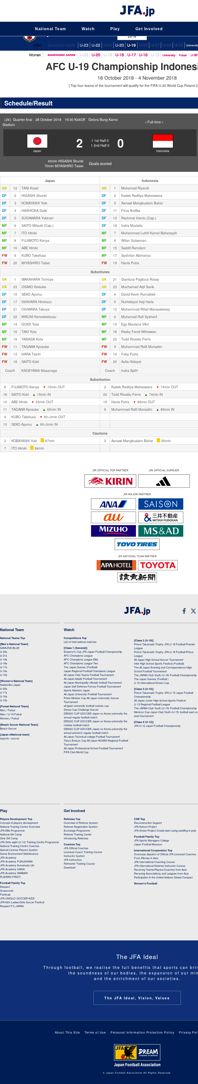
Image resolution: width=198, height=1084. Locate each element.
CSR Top (139, 819)
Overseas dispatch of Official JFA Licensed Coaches (165, 854)
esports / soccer (9, 738)
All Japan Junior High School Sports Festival (160, 700)
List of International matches (80, 642)
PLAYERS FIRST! (10, 877)
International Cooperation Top (153, 850)
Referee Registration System (81, 826)
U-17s (3, 667)
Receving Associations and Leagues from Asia (161, 873)
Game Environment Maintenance (19, 853)
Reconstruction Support (148, 823)
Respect (5, 887)
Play (115, 29)
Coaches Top (72, 844)
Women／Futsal (9, 718)
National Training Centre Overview (20, 826)
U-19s (3, 659)
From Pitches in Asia (146, 858)
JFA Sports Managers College (151, 840)
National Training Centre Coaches (19, 846)
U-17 (155, 45)
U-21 (107, 45)
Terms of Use (95, 1032)
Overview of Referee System (81, 823)
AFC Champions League (78, 655)
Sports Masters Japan (77, 690)
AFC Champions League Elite (81, 659)
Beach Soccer (8, 728)
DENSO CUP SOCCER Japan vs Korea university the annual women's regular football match (95, 731)
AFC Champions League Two (81, 663)
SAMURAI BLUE (61, 45)
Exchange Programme (77, 830)
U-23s (3, 651)
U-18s (3, 663)
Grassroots (7, 890)
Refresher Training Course (79, 863)
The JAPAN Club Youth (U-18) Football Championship (165, 675)
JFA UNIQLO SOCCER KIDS (17, 898)
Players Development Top (16, 819)
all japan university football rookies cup (86, 706)
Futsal (183, 55)
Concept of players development (19, 823)
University (169, 55)
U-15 (178, 45)
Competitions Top (75, 638)
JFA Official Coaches (76, 848)
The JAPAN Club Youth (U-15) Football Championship (165, 708)
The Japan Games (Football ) (151, 679)
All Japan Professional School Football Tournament (93, 748)
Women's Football (145, 883)
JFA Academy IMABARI (14, 873)
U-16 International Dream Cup (151, 683)
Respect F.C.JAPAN (12, 906)
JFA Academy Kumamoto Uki (17, 865)
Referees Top (72, 819)
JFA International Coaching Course (154, 862)
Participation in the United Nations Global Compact (163, 877)
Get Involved (149, 29)
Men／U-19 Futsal (10, 714)
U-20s (3, 688)
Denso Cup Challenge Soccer (81, 709)
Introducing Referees (76, 838)
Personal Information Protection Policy (142, 1032)
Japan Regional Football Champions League (89, 671)
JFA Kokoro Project (145, 826)
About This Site (67, 1032)
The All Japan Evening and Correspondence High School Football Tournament (163, 669)
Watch (88, 29)
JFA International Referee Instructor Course (159, 866)
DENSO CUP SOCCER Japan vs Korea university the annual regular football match (95, 715)
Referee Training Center (78, 834)
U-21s (3, 655)
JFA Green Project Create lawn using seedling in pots (165, 830)
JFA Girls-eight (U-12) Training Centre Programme (29, 842)
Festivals (5, 894)
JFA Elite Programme (12, 830)
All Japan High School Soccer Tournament (158, 659)
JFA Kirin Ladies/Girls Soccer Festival (22, 902)
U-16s (3, 671)
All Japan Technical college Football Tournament (92, 736)
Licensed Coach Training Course (83, 852)
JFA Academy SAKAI (12, 869)
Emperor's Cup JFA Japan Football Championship (93, 651)
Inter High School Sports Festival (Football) (159, 663)
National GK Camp (11, 834)
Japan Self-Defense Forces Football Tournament (92, 686)
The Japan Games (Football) (81, 667)
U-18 (143, 45)
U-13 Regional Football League (152, 704)
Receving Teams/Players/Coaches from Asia (160, 869)
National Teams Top (12, 638)
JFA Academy (8, 857)
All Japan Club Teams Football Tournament (89, 675)
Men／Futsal (7, 710)
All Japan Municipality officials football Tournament (93, 682)
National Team (50, 29)
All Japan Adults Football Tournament (85, 679)
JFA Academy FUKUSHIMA (16, 861)
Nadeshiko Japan (61, 55)
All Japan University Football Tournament (88, 694)
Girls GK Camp (9, 838)
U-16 (167, 45)
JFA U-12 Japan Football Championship (157, 726)
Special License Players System (19, 850)
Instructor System (74, 856)
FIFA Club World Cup (76, 752)
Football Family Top (12, 883)
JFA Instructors (73, 860)
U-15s (3, 675)
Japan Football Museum (148, 844)
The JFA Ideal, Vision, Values (137, 997)
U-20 (96, 55)
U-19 (131, 45)
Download (69, 867)
